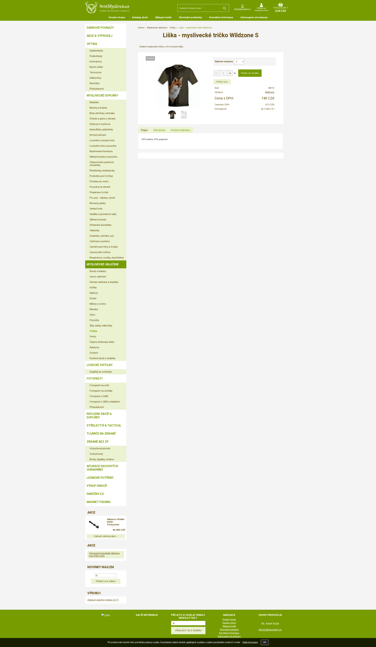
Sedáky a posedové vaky (103, 214)
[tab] (144, 130)
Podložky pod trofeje (101, 175)
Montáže (94, 83)
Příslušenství (97, 88)
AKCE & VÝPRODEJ (99, 36)
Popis (144, 130)
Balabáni (94, 102)
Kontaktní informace (221, 17)
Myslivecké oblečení (102, 264)
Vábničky (94, 230)
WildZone (269, 92)
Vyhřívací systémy (100, 241)
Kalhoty (94, 292)
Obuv (92, 314)
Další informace (250, 642)
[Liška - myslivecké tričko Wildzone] (178, 86)
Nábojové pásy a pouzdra (103, 156)
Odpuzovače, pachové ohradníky (102, 164)
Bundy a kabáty (98, 271)
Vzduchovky (96, 453)
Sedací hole (96, 208)
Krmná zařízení (98, 134)
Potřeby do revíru (99, 181)
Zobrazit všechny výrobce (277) (103, 600)
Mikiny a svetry (98, 303)
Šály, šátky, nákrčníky (101, 325)
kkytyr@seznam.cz (242, 9)
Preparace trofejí (99, 192)
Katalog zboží (140, 17)
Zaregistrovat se (261, 10)
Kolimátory (96, 61)
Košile (93, 298)
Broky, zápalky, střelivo (102, 459)
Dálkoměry (95, 77)
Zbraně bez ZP (98, 441)
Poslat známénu (180, 130)
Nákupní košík (163, 17)
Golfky (93, 287)
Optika (92, 44)
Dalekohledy (96, 50)
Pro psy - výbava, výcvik (102, 197)
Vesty (93, 336)
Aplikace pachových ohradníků (102, 467)
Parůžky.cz (95, 494)
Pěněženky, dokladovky (102, 170)
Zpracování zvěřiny (100, 252)
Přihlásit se (261, 8)
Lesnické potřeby (100, 477)
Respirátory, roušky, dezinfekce (107, 257)
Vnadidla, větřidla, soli (102, 235)
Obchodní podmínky (190, 17)
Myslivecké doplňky (102, 95)
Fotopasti (95, 378)
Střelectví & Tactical (104, 425)
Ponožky (94, 320)
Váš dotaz (159, 130)
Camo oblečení (98, 276)
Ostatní (94, 352)
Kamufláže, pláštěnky (101, 129)
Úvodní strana (117, 17)
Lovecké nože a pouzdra (103, 145)
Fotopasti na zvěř (99, 385)
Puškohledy (96, 56)
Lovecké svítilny (100, 365)
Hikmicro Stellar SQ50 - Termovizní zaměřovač (115, 522)
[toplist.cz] (105, 615)
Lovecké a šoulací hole (102, 140)
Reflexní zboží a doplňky (99, 415)
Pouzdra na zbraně (100, 186)
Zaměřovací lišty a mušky (104, 246)
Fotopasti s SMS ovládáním (105, 401)
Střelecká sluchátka (100, 224)
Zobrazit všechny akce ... (106, 536)
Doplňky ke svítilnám (101, 371)
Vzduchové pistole (100, 448)
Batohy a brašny (98, 107)
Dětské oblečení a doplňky (104, 282)
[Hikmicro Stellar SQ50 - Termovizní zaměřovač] (95, 525)
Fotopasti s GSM (99, 396)
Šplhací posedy (98, 219)
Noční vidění (96, 66)
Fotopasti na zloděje (101, 390)
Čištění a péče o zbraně (102, 118)
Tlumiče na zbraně (101, 433)
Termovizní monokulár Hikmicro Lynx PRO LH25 (104, 554)
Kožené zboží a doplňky (102, 358)
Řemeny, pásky (98, 203)
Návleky (94, 309)
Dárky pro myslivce (100, 124)
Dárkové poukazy (100, 27)
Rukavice (94, 347)
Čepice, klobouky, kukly (102, 341)
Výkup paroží (97, 486)
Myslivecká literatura (101, 151)
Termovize (95, 72)
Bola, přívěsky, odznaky (102, 113)
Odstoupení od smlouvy (253, 17)
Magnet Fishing (99, 502)
